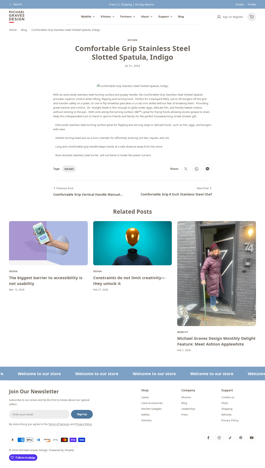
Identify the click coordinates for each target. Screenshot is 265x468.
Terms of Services (58, 424)
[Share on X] (186, 168)
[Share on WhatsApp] (196, 168)
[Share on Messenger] (207, 168)
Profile (252, 4)
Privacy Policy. (84, 424)
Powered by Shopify (61, 450)
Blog (24, 30)
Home (13, 30)
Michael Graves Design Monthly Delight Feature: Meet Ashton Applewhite (216, 341)
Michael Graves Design (33, 450)
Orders (240, 4)
